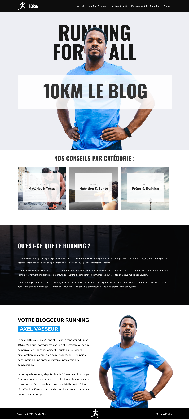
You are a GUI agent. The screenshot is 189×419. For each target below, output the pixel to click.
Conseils (145, 185)
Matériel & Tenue (41, 188)
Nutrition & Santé (93, 188)
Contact (167, 6)
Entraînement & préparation (145, 6)
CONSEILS (93, 185)
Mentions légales (164, 414)
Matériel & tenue (97, 6)
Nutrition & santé (118, 6)
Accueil (81, 6)
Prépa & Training (145, 188)
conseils (42, 185)
